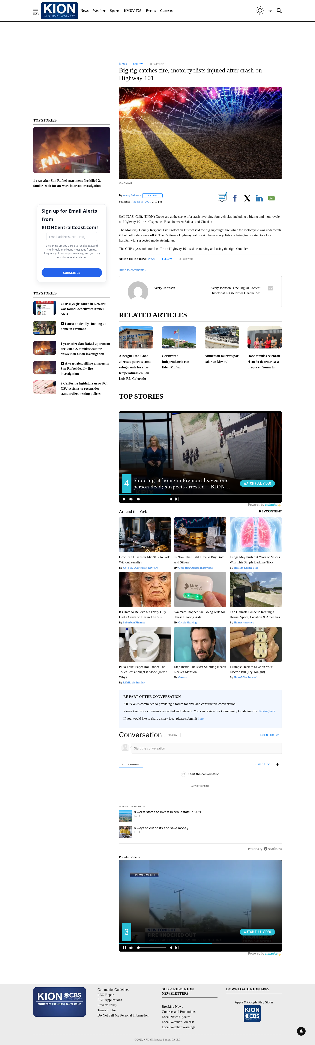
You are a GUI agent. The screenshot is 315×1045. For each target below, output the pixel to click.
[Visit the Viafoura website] (273, 849)
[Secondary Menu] (38, 10)
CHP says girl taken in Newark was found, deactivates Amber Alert (83, 309)
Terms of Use (107, 1010)
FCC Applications (110, 1000)
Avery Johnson (132, 195)
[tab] (131, 764)
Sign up (274, 735)
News (84, 10)
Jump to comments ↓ (133, 270)
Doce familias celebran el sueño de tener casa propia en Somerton (264, 361)
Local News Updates (176, 1017)
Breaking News (172, 1006)
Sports (114, 10)
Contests (166, 10)
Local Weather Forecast (178, 1022)
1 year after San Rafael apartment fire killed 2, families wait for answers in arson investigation (85, 349)
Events (151, 10)
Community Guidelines (113, 989)
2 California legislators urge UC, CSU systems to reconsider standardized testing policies (84, 388)
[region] (200, 791)
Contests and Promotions (178, 1011)
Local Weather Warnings (178, 1027)
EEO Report (106, 995)
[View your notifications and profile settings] (277, 764)
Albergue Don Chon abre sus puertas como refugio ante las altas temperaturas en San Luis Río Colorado (135, 367)
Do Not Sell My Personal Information (123, 1015)
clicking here (266, 711)
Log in (264, 735)
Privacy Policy (107, 1005)
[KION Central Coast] (59, 10)
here (201, 718)
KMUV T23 (132, 10)
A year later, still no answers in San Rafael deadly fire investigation (85, 368)
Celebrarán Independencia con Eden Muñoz (175, 361)
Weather (99, 10)
